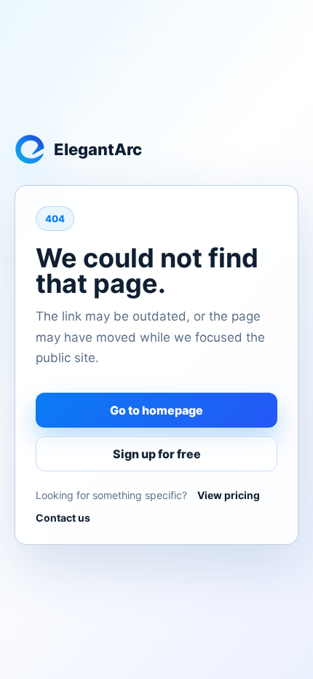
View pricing (228, 495)
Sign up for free (157, 454)
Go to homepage (156, 410)
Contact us (63, 517)
